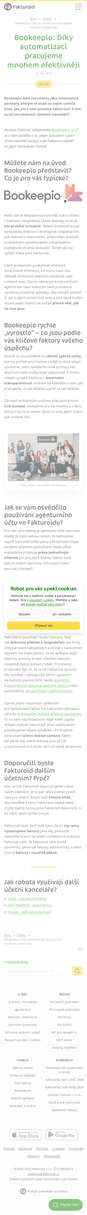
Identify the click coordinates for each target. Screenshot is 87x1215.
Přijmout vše (55, 625)
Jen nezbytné (66, 614)
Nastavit (29, 614)
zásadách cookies (41, 600)
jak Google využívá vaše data (41, 604)
